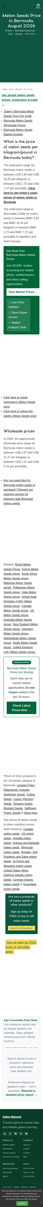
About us (27, 1145)
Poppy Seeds (12, 812)
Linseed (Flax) (26, 785)
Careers (26, 1149)
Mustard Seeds (13, 808)
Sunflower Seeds (14, 794)
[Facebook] (15, 1133)
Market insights (9, 1145)
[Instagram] (21, 1133)
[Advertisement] (21, 58)
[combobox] (21, 1047)
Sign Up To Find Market (21, 928)
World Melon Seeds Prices (25, 30)
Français (24, 1187)
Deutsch (33, 1187)
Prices (10, 34)
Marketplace (8, 1149)
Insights (4, 89)
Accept (22, 1203)
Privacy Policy (28, 1168)
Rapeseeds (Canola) (16, 789)
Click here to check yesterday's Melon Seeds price (19, 402)
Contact (26, 1153)
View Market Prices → (23, 292)
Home (10, 30)
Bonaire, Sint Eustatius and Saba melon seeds (21, 856)
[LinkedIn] (5, 1133)
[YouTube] (26, 1133)
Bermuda (18, 34)
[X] (10, 1133)
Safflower (30, 808)
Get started (7, 1172)
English (16, 1187)
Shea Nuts (30, 812)
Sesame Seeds (22, 803)
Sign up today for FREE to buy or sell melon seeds (21, 947)
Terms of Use (28, 1172)
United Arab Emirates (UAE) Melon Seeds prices (20, 601)
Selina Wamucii (12, 1116)
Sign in (5, 1176)
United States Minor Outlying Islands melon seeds (18, 875)
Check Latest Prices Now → (21, 708)
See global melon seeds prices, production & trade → (20, 99)
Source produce (9, 1153)
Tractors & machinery (11, 1157)
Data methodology (10, 1168)
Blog (25, 1157)
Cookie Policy (28, 1176)
